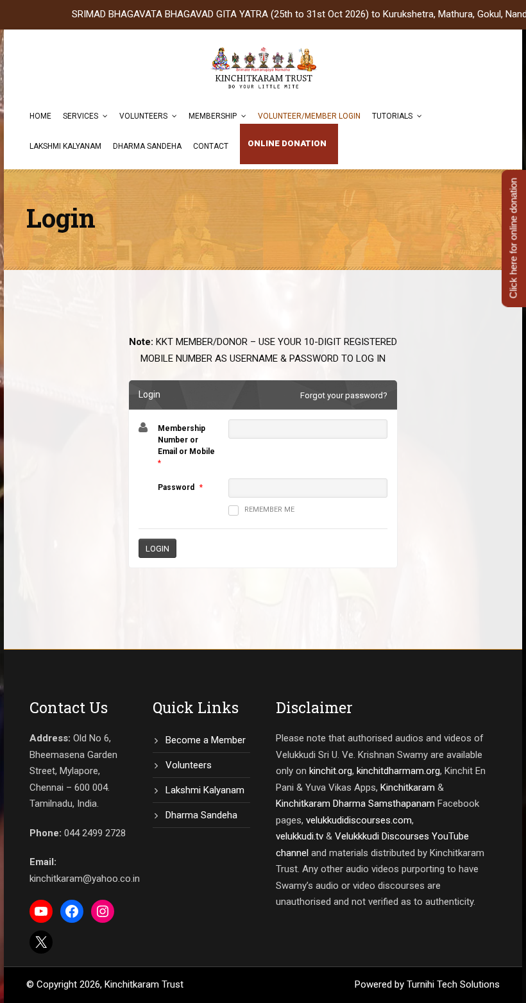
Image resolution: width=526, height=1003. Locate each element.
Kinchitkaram (407, 787)
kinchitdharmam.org (398, 771)
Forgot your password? (343, 395)
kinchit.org (330, 771)
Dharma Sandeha (147, 146)
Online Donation (287, 143)
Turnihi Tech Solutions (453, 984)
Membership (213, 116)
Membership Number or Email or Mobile (186, 440)
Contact (210, 146)
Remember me (269, 509)
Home (40, 116)
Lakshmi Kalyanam (65, 146)
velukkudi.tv (299, 836)
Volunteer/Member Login (309, 116)
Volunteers (143, 116)
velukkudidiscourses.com (359, 820)
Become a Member (205, 740)
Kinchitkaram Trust (144, 984)
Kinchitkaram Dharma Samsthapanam (355, 803)
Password (176, 487)
